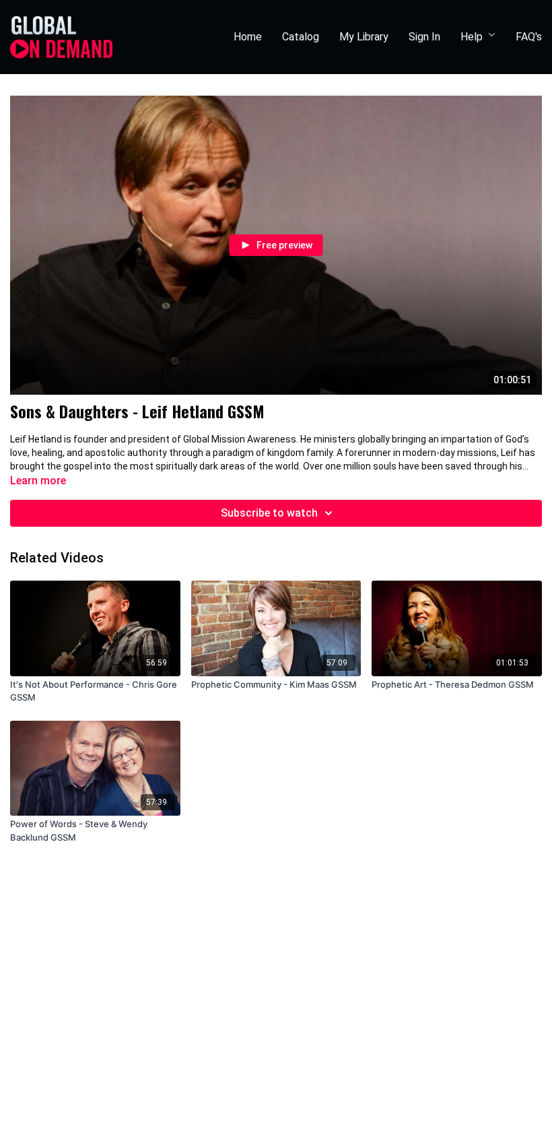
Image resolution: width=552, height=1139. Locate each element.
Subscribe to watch (269, 513)
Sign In (424, 36)
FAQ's (529, 36)
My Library (363, 36)
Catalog (300, 36)
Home (248, 36)
